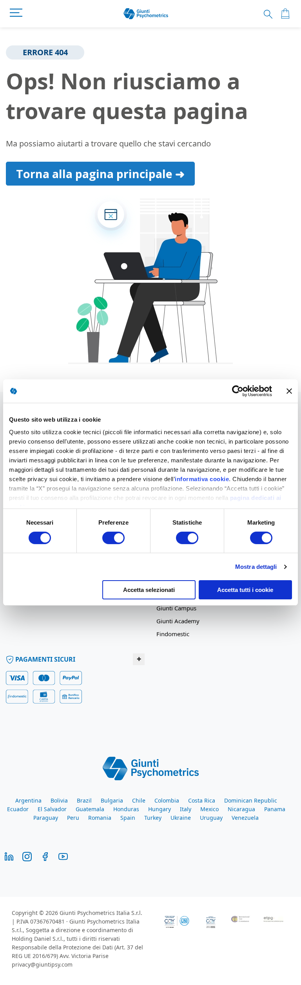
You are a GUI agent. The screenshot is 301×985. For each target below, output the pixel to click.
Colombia (166, 800)
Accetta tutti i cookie (245, 589)
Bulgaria (112, 800)
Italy (185, 809)
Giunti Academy (177, 621)
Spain (127, 817)
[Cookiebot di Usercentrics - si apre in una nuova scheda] (237, 391)
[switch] (113, 538)
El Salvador (52, 809)
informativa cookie (202, 478)
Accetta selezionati (149, 589)
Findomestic (172, 634)
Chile (138, 800)
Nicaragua (241, 809)
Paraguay (45, 817)
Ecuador (18, 809)
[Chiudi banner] (289, 391)
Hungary (159, 809)
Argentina (28, 800)
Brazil (84, 800)
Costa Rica (201, 800)
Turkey (152, 817)
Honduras (126, 809)
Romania (99, 817)
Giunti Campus (176, 608)
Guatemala (90, 809)
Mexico (209, 809)
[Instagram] (27, 856)
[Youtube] (63, 856)
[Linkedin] (9, 856)
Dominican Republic (250, 800)
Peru (73, 817)
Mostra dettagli (256, 566)
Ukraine (180, 817)
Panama (274, 809)
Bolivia (59, 800)
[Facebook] (45, 856)
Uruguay (211, 817)
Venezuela (245, 817)
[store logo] (145, 14)
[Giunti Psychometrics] (150, 767)
